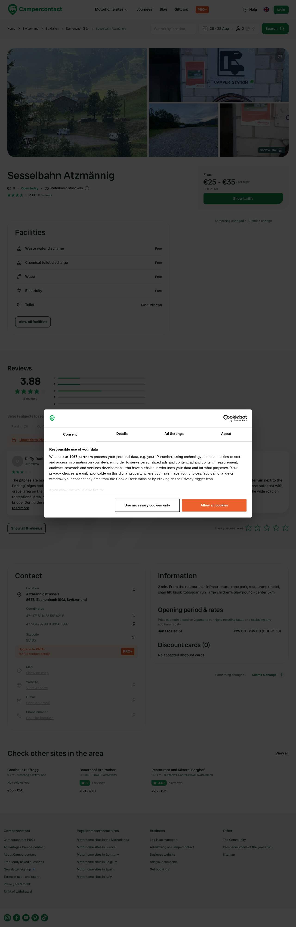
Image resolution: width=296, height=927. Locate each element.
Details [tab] (122, 434)
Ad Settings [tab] (174, 434)
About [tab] (226, 434)
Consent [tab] (70, 434)
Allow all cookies (214, 505)
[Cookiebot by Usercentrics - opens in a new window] (227, 418)
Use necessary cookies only (147, 505)
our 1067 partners (77, 457)
